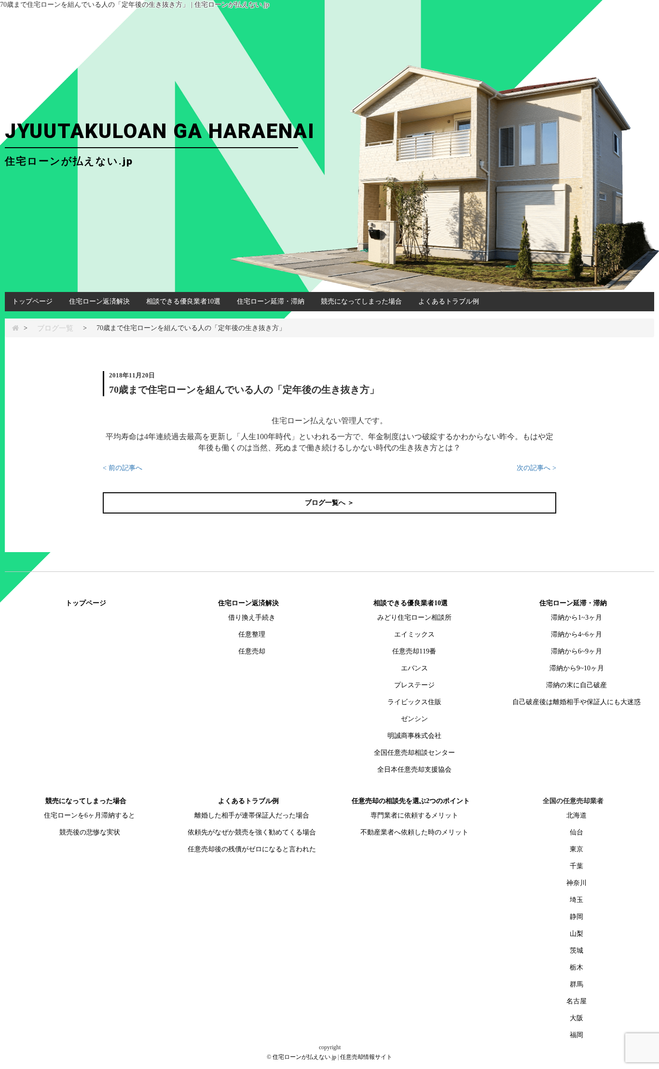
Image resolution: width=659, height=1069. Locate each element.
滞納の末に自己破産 (576, 685)
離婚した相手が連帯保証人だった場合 (251, 815)
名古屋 (576, 1001)
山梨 (576, 933)
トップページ (32, 301)
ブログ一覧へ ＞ (329, 502)
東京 (576, 849)
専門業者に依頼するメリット (414, 815)
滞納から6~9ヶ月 (576, 651)
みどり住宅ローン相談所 (414, 617)
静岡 (576, 916)
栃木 (576, 967)
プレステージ (414, 685)
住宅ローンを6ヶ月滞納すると (89, 815)
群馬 (576, 984)
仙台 (576, 832)
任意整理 (251, 634)
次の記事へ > (536, 468)
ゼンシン (414, 718)
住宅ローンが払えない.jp (304, 1057)
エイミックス (414, 634)
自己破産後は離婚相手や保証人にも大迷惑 (576, 702)
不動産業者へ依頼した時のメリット (414, 832)
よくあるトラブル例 (448, 301)
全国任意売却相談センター (414, 752)
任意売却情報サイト (366, 1057)
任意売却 (251, 651)
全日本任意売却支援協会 (414, 769)
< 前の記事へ (122, 468)
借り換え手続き (251, 617)
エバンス (414, 668)
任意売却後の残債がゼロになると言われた (252, 849)
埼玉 (576, 899)
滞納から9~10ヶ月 (576, 668)
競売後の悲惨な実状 (89, 832)
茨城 (576, 950)
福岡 (576, 1035)
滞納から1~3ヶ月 (576, 617)
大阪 (576, 1018)
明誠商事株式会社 (414, 735)
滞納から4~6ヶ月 (576, 634)
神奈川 (576, 883)
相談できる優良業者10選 (183, 301)
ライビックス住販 (414, 702)
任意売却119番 (414, 651)
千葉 (576, 866)
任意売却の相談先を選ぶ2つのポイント (411, 801)
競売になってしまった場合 (361, 301)
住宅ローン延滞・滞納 (270, 301)
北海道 (576, 815)
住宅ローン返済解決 (99, 301)
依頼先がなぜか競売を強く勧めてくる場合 (252, 832)
